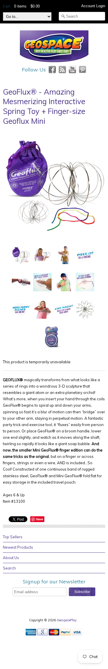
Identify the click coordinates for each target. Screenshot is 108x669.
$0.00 (35, 6)
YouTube (72, 69)
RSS (62, 69)
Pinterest (82, 69)
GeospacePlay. (67, 620)
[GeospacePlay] (54, 63)
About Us (11, 557)
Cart (6, 6)
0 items (20, 6)
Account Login (93, 6)
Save (39, 519)
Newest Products (18, 547)
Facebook (52, 69)
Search (9, 568)
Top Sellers (12, 537)
